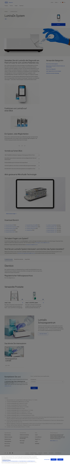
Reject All (53, 459)
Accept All (60, 459)
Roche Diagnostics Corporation (7, 460)
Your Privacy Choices (47, 459)
